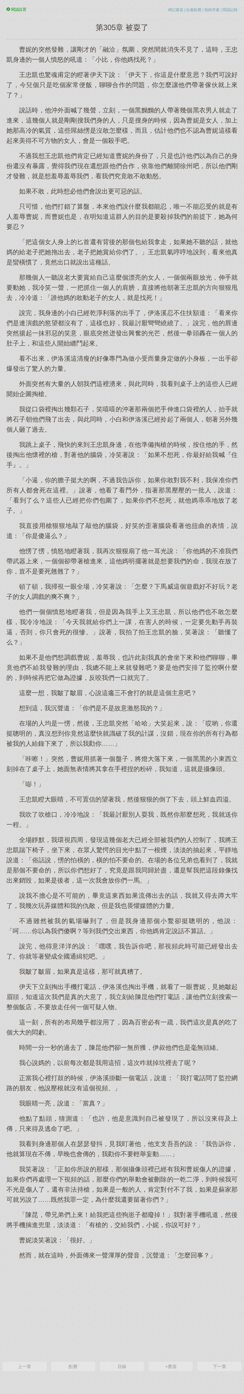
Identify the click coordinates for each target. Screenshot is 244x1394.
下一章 (219, 1366)
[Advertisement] (122, 1309)
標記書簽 (175, 10)
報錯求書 (212, 10)
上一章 (24, 1366)
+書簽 (171, 1366)
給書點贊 (193, 10)
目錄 (122, 1366)
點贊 (73, 1366)
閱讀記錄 (230, 10)
